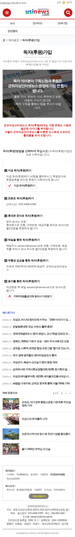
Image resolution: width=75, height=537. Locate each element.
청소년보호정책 (13, 478)
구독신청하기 (39, 496)
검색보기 (68, 12)
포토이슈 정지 (62, 393)
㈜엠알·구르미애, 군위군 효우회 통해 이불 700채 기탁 (36, 383)
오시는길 (47, 489)
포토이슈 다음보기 (70, 393)
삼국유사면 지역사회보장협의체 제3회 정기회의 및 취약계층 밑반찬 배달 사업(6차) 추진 (37, 369)
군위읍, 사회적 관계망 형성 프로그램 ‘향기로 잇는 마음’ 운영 (37, 348)
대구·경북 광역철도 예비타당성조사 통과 (30, 355)
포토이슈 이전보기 (66, 393)
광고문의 (34, 474)
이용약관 (43, 474)
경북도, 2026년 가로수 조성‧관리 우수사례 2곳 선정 (36, 341)
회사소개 (9, 486)
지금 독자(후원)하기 (24, 185)
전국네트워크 (59, 489)
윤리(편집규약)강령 (24, 489)
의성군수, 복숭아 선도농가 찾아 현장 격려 (30, 362)
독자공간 (9, 470)
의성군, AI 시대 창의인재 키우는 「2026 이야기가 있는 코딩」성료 (37, 319)
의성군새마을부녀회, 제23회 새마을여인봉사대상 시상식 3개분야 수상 (37, 376)
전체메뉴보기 (7, 12)
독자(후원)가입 (22, 474)
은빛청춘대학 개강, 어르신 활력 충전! (28, 326)
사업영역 (37, 489)
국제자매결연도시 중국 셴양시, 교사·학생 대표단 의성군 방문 (37, 333)
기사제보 (10, 474)
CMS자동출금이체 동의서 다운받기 (33, 296)
